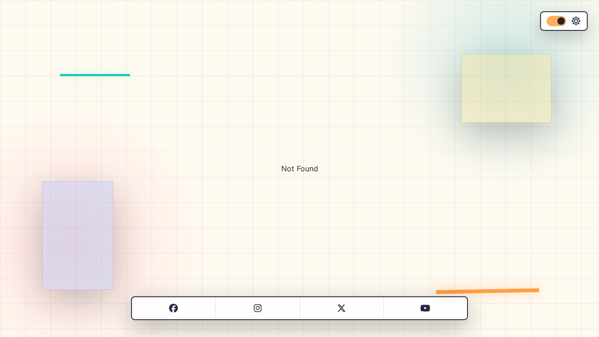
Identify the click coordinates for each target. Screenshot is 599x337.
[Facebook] (173, 308)
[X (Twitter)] (341, 308)
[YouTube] (425, 308)
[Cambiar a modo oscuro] (564, 21)
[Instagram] (257, 308)
